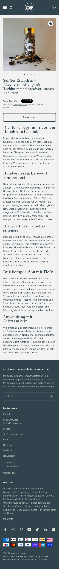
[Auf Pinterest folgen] (21, 529)
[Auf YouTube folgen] (29, 529)
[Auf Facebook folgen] (5, 529)
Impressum (9, 473)
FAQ (5, 440)
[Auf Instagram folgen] (13, 529)
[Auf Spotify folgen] (53, 529)
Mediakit (7, 451)
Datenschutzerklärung (27, 387)
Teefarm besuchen (12, 434)
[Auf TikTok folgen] (37, 529)
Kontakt (7, 414)
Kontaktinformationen (24, 560)
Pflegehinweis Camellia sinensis (12, 422)
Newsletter (9, 456)
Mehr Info (8, 519)
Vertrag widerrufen (12, 464)
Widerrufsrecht (10, 557)
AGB (46, 557)
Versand (7, 560)
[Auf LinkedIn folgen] (45, 529)
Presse (6, 429)
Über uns (8, 445)
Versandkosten (20, 105)
